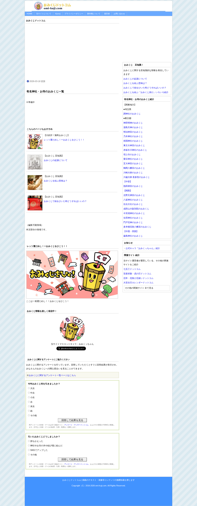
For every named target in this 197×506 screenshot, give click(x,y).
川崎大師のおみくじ (133, 172)
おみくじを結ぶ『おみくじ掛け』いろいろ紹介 (145, 92)
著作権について (93, 14)
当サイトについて (43, 14)
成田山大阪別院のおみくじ (136, 209)
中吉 (32, 393)
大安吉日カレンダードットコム (138, 282)
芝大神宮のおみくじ (133, 163)
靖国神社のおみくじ (133, 141)
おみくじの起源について (135, 79)
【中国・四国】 (130, 231)
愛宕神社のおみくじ (133, 159)
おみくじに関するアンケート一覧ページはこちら (52, 375)
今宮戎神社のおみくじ (134, 213)
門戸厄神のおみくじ (133, 222)
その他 (33, 415)
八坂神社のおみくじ (133, 200)
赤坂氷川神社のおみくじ (135, 150)
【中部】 (127, 181)
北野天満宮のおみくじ (134, 195)
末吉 (32, 406)
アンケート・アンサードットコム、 (77, 425)
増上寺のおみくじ (132, 154)
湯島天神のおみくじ (133, 127)
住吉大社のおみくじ (133, 204)
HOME (29, 14)
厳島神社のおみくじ (133, 236)
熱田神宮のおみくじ (133, 186)
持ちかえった (36, 441)
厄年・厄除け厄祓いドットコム (138, 278)
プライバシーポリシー (73, 14)
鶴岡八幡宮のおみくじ (134, 168)
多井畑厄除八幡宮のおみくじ (137, 227)
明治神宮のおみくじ (133, 132)
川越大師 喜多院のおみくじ (136, 177)
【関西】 (127, 190)
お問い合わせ (119, 14)
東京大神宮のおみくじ (134, 145)
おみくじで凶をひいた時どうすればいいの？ (144, 88)
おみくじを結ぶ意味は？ (135, 83)
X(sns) (58, 14)
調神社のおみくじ (132, 114)
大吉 (32, 388)
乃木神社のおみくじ (133, 136)
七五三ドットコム (132, 269)
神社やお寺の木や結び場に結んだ (46, 445)
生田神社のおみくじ (133, 218)
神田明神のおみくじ (133, 123)
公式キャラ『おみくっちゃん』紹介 (143, 248)
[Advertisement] (72, 54)
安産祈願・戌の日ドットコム (137, 273)
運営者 (107, 14)
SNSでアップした (39, 450)
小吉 (32, 397)
